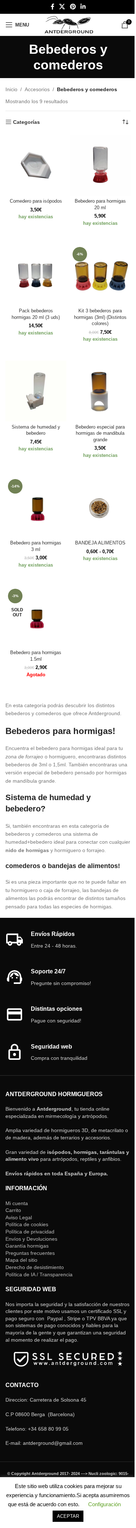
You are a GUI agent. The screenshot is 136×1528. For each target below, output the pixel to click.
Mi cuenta (16, 1203)
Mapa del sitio (21, 1260)
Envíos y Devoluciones (31, 1239)
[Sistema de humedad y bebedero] (35, 391)
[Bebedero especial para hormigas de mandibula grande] (100, 391)
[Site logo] (68, 24)
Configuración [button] (104, 1504)
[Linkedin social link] (83, 6)
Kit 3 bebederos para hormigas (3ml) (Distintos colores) (100, 317)
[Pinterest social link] (72, 6)
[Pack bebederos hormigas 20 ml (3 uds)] (35, 274)
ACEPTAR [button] (68, 1516)
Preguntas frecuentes (30, 1253)
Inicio (11, 89)
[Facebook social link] (52, 6)
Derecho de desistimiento (34, 1267)
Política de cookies (26, 1224)
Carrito (13, 1210)
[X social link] (62, 6)
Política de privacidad (29, 1232)
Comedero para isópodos (36, 201)
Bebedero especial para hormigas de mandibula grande (100, 433)
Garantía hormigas (27, 1246)
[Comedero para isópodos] (35, 165)
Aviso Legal (18, 1217)
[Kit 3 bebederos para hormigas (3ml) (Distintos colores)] (100, 274)
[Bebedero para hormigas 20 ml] (100, 165)
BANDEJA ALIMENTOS (100, 543)
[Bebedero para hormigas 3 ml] (35, 507)
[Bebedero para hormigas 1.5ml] (35, 616)
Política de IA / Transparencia (39, 1274)
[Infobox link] (68, 940)
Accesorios (37, 89)
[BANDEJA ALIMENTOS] (100, 507)
